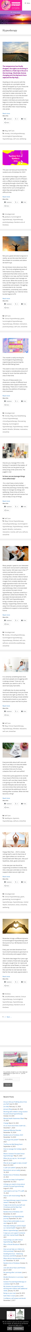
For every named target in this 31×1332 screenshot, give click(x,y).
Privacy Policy (18, 1328)
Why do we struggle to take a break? (15, 1163)
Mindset (16, 324)
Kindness (8, 994)
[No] (29, 1326)
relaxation (6, 532)
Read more (6, 113)
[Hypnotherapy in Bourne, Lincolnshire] (11, 5)
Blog (6, 131)
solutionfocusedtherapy (17, 643)
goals (22, 318)
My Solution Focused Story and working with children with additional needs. (15, 1288)
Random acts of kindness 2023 (13, 1135)
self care (16, 139)
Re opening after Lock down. (12, 1272)
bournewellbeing (20, 416)
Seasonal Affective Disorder (12, 1130)
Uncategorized (10, 214)
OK (10, 1328)
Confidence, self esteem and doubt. (14, 1298)
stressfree (24, 327)
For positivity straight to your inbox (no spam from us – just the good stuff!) (15, 1073)
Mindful (10, 429)
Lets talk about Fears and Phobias (14, 1268)
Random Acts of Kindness (11, 1175)
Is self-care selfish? (9, 1168)
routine (12, 532)
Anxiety (7, 133)
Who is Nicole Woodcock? (11, 1244)
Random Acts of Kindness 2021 (13, 1212)
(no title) (6, 1107)
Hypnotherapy (7, 139)
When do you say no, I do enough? (14, 1158)
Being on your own (9, 1293)
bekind (17, 997)
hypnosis (16, 818)
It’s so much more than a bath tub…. (15, 1126)
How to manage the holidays (12, 1149)
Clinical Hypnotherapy (12, 318)
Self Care (11, 131)
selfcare (25, 532)
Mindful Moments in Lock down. (13, 1277)
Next (9, 1017)
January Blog (7, 1109)
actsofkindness (10, 997)
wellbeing (23, 139)
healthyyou (8, 818)
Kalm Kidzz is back (9, 1296)
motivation (23, 324)
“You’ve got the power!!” (11, 1140)
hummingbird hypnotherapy (12, 136)
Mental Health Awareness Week (13, 1118)
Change (5, 1123)
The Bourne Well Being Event (12, 1144)
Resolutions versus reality (11, 1170)
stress (18, 905)
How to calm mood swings (11, 1196)
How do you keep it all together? (13, 1179)
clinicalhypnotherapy (17, 133)
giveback (8, 217)
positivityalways (8, 222)
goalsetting (6, 899)
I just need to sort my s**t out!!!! (13, 1191)
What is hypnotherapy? (10, 1230)
